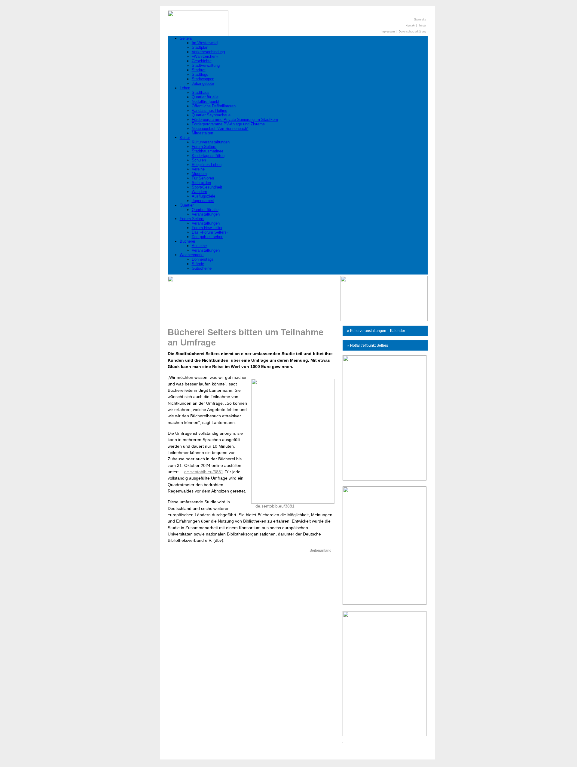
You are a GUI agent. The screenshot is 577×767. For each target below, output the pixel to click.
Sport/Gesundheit (207, 187)
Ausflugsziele (203, 196)
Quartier (187, 205)
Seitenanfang (320, 550)
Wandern (199, 191)
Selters (186, 38)
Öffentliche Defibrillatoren (214, 106)
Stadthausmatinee (207, 151)
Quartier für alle (205, 97)
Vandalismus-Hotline (209, 110)
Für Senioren (203, 178)
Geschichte (202, 61)
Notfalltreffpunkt (205, 101)
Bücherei (187, 241)
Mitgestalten (202, 133)
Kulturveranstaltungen (211, 142)
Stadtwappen (203, 79)
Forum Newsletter (207, 227)
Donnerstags (203, 259)
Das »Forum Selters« (210, 232)
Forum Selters (204, 146)
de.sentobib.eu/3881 (275, 506)
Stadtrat (199, 70)
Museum (199, 173)
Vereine (198, 169)
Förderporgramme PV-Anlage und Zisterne (228, 124)
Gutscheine (202, 268)
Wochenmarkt (192, 255)
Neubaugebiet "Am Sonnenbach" (220, 128)
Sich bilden (201, 182)
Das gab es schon (207, 237)
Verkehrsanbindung (208, 52)
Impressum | (388, 31)
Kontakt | (411, 25)
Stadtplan (200, 47)
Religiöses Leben (206, 164)
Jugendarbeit (203, 200)
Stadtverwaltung (206, 65)
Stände (198, 264)
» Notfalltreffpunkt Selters (367, 345)
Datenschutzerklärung (412, 31)
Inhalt (422, 25)
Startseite (420, 19)
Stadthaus (200, 92)
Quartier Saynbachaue (211, 115)
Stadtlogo (200, 74)
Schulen (199, 160)
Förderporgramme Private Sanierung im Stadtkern (235, 119)
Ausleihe (199, 246)
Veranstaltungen (206, 214)
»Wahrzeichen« (205, 56)
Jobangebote (203, 83)
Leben (185, 88)
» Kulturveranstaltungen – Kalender (376, 331)
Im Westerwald (205, 43)
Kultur (185, 137)
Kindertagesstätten (208, 155)
